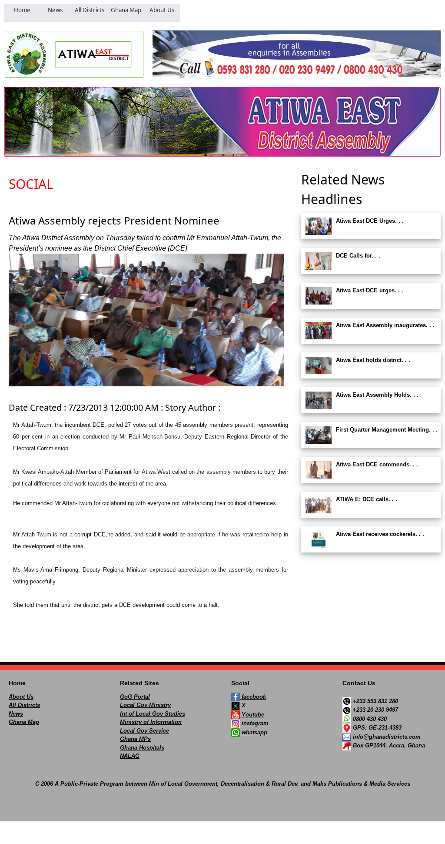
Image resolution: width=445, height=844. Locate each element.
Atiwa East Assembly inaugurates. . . (385, 325)
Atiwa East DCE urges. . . (369, 290)
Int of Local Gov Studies (152, 713)
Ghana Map (24, 722)
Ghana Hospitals (142, 747)
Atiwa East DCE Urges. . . (370, 221)
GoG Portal (135, 696)
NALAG (129, 756)
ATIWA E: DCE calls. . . (366, 499)
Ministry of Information (151, 722)
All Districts (24, 705)
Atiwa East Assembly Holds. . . (377, 395)
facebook (253, 696)
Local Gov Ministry (145, 705)
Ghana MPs (135, 739)
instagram (254, 723)
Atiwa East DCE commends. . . (377, 464)
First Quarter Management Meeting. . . (387, 429)
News (16, 713)
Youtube (252, 714)
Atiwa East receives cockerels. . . (380, 534)
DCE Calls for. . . (358, 255)
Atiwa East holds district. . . (373, 360)
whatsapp (253, 732)
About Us (21, 696)
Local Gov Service (144, 730)
